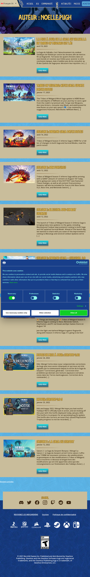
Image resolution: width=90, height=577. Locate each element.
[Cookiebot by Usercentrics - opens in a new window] (77, 262)
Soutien (45, 514)
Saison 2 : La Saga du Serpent (55, 441)
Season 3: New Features (51, 167)
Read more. (14, 282)
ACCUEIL (30, 4)
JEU (37, 4)
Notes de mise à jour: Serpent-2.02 (58, 355)
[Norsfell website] (14, 525)
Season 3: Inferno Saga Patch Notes (60, 131)
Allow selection (45, 313)
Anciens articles (7, 482)
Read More (43, 70)
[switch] (34, 298)
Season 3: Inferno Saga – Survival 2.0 (61, 258)
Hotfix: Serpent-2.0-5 (49, 399)
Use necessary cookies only (16, 313)
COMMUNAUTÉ (46, 4)
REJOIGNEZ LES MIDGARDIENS (26, 514)
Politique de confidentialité (64, 514)
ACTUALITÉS (66, 4)
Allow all (73, 313)
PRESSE (77, 4)
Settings (80, 306)
